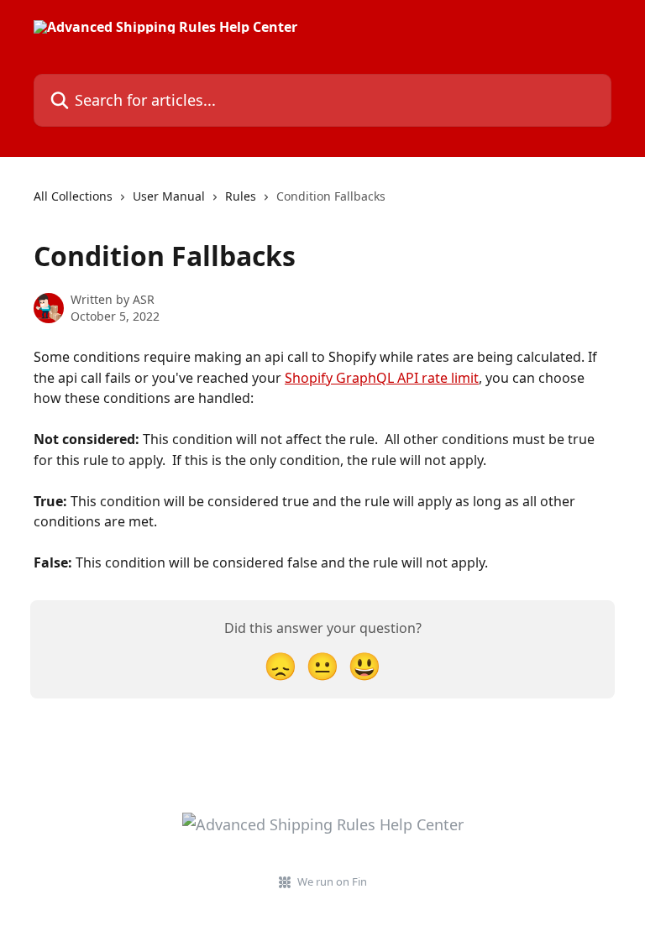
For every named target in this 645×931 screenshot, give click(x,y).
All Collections (73, 196)
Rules (240, 196)
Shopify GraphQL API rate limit (382, 378)
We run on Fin (332, 881)
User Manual (169, 196)
